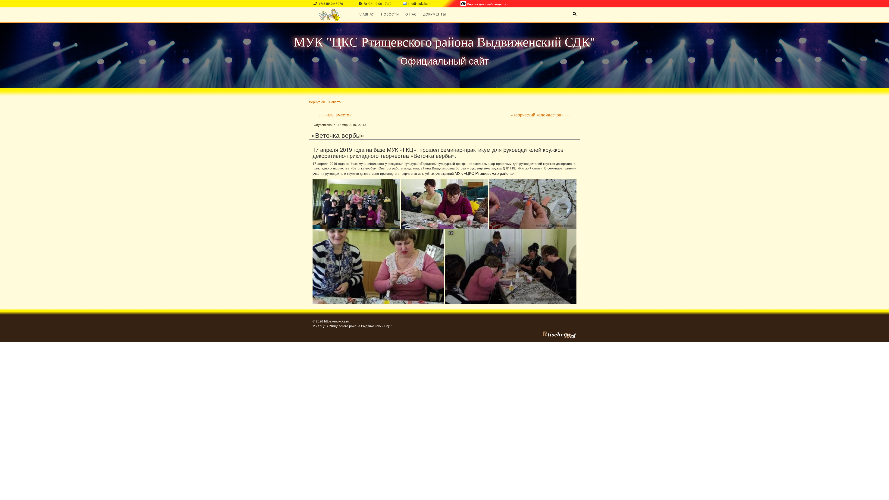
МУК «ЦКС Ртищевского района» (485, 173)
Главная (366, 14)
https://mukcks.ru (336, 321)
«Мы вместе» (338, 115)
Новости (390, 14)
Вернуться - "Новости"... (327, 101)
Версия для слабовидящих (487, 4)
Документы (434, 14)
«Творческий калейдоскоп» (537, 115)
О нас (411, 14)
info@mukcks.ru (420, 3)
